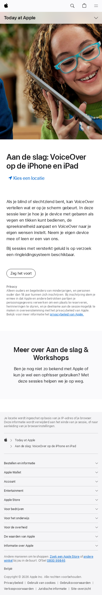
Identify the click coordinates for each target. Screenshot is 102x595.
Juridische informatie (52, 589)
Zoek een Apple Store (64, 556)
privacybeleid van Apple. (67, 314)
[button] (72, 6)
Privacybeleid (13, 583)
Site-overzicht (81, 589)
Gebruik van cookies (41, 583)
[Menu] (96, 6)
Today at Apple (19, 18)
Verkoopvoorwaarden (19, 589)
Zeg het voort (21, 273)
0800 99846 (56, 560)
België (8, 568)
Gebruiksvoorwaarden (75, 583)
